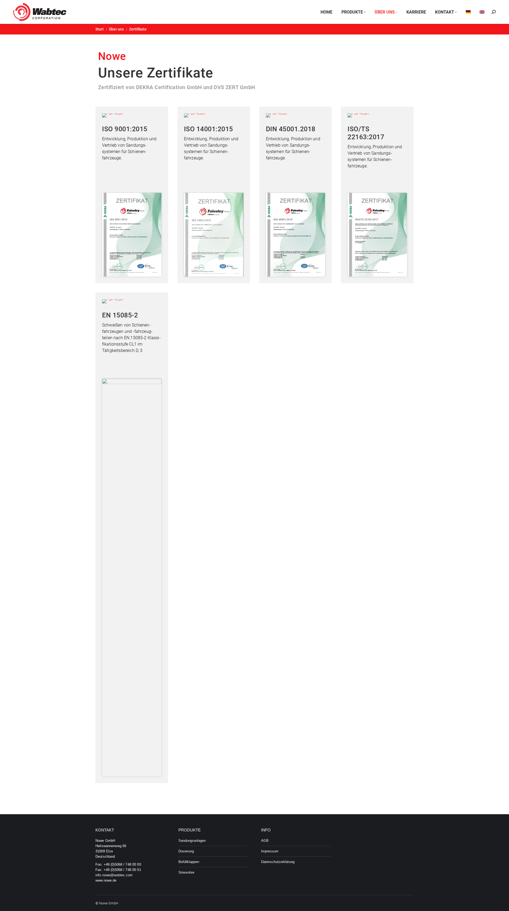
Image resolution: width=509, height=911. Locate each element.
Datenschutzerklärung (278, 862)
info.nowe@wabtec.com (114, 875)
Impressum (269, 851)
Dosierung (186, 851)
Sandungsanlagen (192, 841)
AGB (265, 841)
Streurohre (186, 872)
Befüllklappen (188, 862)
